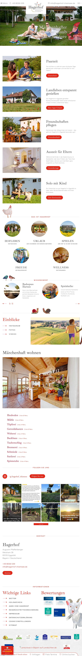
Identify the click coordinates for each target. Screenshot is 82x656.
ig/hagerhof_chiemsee (18, 476)
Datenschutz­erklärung (20, 617)
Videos (12, 334)
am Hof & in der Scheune (68, 244)
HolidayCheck (15, 602)
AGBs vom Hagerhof (19, 606)
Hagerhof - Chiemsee (48, 605)
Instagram (14, 326)
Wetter (12, 598)
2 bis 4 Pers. (16, 425)
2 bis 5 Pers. (19, 443)
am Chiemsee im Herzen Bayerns (39, 244)
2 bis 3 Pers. (16, 457)
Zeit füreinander (54, 197)
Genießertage (53, 168)
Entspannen (61, 270)
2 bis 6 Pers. (17, 415)
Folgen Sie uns (37, 476)
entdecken (12, 244)
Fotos (12, 330)
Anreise (7, 573)
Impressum (14, 614)
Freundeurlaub (54, 137)
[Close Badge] (13, 646)
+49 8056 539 (18, 3)
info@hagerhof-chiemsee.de (62, 3)
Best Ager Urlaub (55, 108)
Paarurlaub (52, 75)
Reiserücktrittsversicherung (24, 610)
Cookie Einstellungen (20, 621)
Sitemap (13, 625)
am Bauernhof (21, 270)
